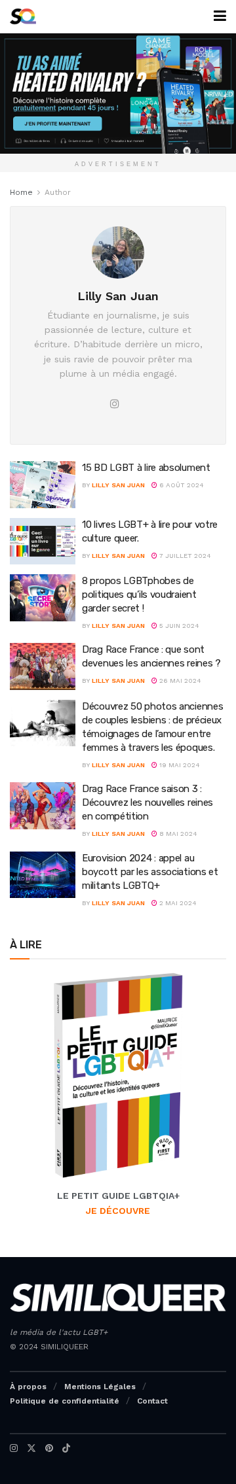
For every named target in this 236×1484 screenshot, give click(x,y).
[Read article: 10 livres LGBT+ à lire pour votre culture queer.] (42, 541)
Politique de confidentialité (64, 1401)
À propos (28, 1386)
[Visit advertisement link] (118, 93)
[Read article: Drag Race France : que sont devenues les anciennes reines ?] (42, 666)
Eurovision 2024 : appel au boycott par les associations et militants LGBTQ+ (150, 871)
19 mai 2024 (178, 764)
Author (58, 192)
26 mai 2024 (179, 680)
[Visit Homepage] (23, 16)
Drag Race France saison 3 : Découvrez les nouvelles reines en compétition (147, 802)
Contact (152, 1401)
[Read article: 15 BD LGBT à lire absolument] (42, 484)
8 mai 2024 (177, 833)
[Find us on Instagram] (14, 1448)
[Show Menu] (220, 16)
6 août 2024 (180, 485)
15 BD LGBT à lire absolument (146, 468)
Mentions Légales (100, 1386)
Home (21, 192)
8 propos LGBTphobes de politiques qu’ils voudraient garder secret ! (139, 594)
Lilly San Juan (118, 485)
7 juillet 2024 (184, 555)
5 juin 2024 (178, 625)
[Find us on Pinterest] (49, 1448)
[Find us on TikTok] (66, 1448)
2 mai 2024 (177, 902)
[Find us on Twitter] (31, 1448)
